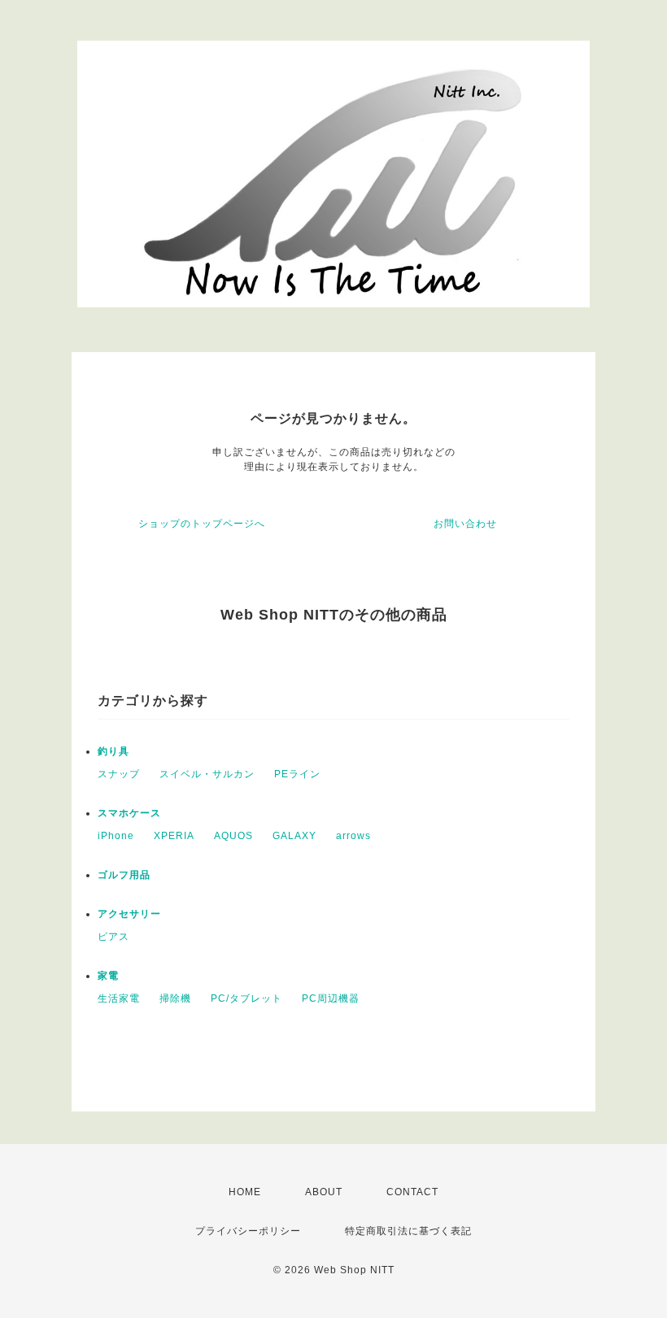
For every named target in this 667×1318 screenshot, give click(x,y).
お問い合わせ (465, 523)
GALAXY (294, 836)
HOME (245, 1192)
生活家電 (119, 998)
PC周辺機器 (331, 998)
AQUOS (233, 836)
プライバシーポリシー (248, 1231)
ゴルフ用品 (124, 875)
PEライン (297, 774)
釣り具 (113, 751)
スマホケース (129, 813)
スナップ (119, 774)
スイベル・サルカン (207, 774)
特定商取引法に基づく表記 (408, 1231)
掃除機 (175, 998)
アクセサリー (129, 914)
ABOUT (323, 1192)
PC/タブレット (246, 998)
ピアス (113, 936)
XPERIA (174, 836)
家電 (108, 975)
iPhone (116, 836)
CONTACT (412, 1192)
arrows (353, 836)
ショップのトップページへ (201, 523)
